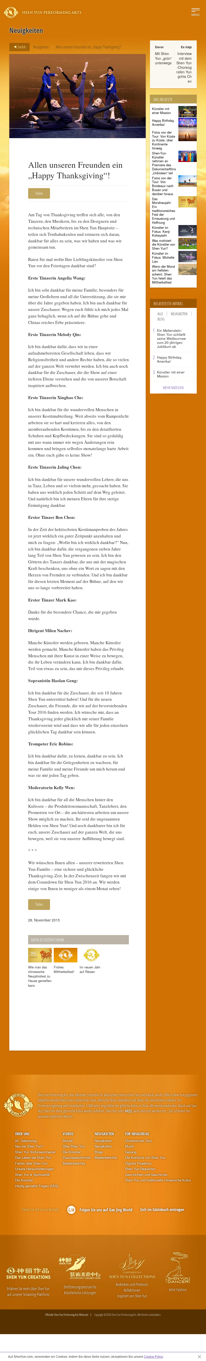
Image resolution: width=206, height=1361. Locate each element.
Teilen (39, 193)
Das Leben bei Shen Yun (33, 1157)
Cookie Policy (153, 1356)
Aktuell (68, 1140)
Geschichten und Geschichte (146, 1174)
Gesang (130, 1152)
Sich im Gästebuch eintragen (162, 1209)
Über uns (22, 1133)
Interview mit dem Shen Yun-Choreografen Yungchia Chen (184, 67)
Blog (161, 319)
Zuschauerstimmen (77, 1157)
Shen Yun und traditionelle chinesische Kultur (158, 1180)
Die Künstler (24, 1180)
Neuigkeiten (41, 47)
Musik (129, 1146)
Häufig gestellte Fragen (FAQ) (36, 1186)
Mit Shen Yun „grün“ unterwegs (163, 58)
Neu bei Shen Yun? (29, 1146)
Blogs (99, 1152)
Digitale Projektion (138, 1163)
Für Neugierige (137, 1133)
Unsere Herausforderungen (34, 1169)
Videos (68, 1133)
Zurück (21, 46)
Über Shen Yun (74, 1146)
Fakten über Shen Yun (31, 1163)
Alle (160, 313)
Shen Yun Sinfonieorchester (35, 1152)
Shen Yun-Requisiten (140, 1169)
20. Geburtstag (26, 1140)
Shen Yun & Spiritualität (32, 1174)
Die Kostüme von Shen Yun (145, 1157)
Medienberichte (74, 1163)
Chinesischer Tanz (138, 1140)
